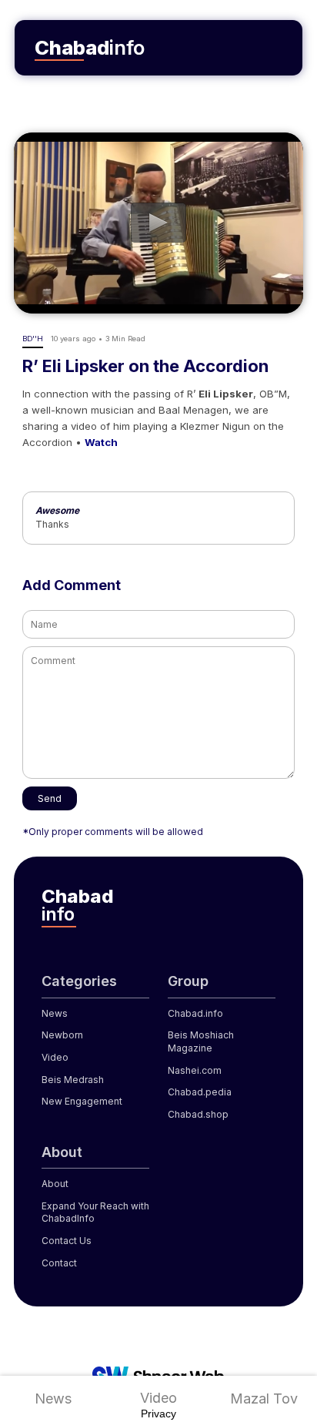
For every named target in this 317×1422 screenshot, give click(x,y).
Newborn (62, 1035)
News (53, 1398)
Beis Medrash (73, 1079)
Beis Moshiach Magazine (201, 1041)
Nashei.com (195, 1070)
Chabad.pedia (200, 1092)
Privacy (158, 1413)
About (55, 1183)
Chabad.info (195, 1013)
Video (158, 1398)
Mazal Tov (264, 1398)
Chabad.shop (198, 1114)
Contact (59, 1263)
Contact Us (67, 1240)
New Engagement (82, 1101)
